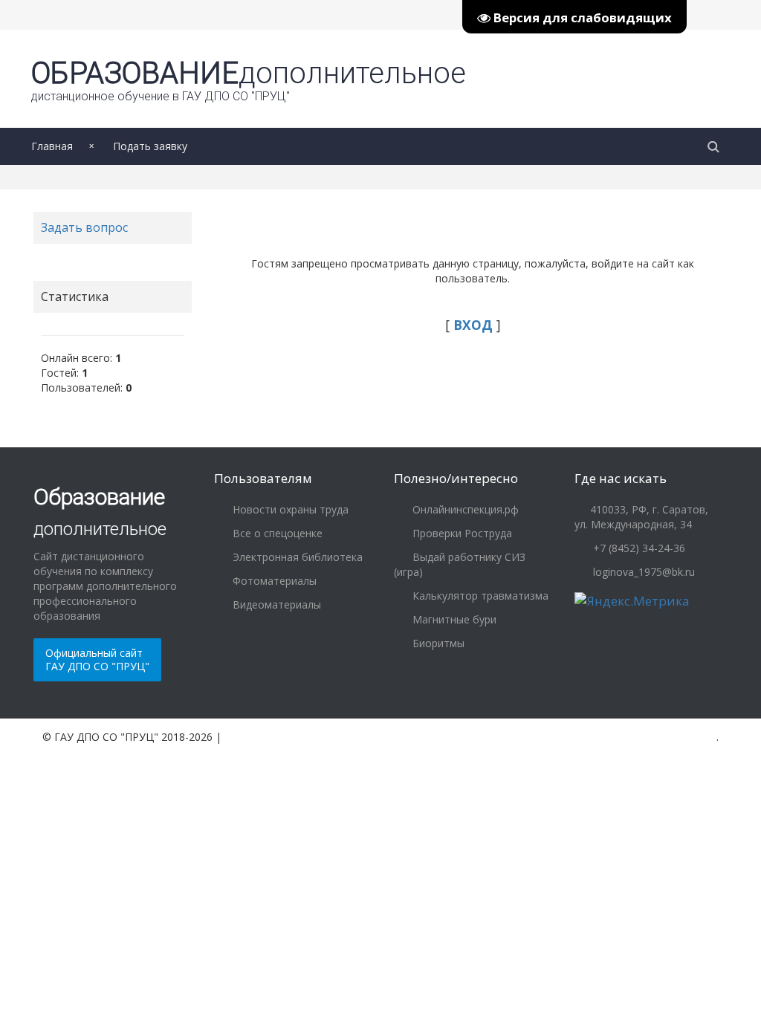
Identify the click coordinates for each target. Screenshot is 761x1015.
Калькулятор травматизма (478, 595)
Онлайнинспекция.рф (464, 509)
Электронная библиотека (296, 557)
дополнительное (248, 79)
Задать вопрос (84, 227)
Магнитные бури (452, 619)
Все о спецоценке (276, 533)
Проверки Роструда (460, 533)
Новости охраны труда (289, 509)
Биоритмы (436, 643)
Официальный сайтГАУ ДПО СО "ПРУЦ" (97, 659)
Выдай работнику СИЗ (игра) (459, 564)
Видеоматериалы (275, 604)
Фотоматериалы (273, 581)
